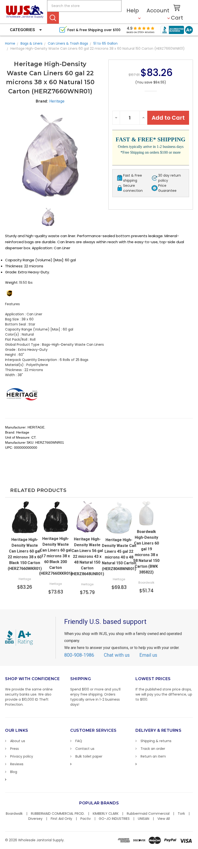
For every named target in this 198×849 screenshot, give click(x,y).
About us (17, 741)
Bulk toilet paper (88, 756)
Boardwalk (14, 813)
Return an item (153, 756)
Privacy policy (21, 756)
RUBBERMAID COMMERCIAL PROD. (58, 813)
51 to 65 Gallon (105, 43)
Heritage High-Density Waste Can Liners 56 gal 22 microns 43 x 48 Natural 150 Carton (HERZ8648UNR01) (87, 556)
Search (53, 18)
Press (14, 748)
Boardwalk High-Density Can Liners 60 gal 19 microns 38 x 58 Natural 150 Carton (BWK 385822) (146, 551)
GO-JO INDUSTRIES (114, 818)
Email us (148, 655)
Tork (181, 813)
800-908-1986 (79, 655)
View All (163, 818)
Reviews (16, 764)
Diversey (35, 818)
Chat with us (117, 655)
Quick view (24, 529)
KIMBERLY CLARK (106, 813)
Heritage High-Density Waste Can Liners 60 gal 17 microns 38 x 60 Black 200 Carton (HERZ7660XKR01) (55, 556)
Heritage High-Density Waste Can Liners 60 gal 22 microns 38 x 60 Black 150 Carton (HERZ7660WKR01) (25, 554)
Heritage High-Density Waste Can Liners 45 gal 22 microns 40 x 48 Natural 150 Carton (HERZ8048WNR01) (119, 554)
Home (10, 43)
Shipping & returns (156, 741)
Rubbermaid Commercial (148, 813)
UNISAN (143, 818)
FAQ (78, 741)
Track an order (153, 748)
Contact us (84, 748)
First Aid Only (61, 818)
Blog (13, 771)
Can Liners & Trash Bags (68, 43)
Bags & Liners (31, 43)
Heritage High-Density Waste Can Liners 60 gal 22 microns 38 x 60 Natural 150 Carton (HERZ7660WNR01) (97, 48)
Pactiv (85, 818)
